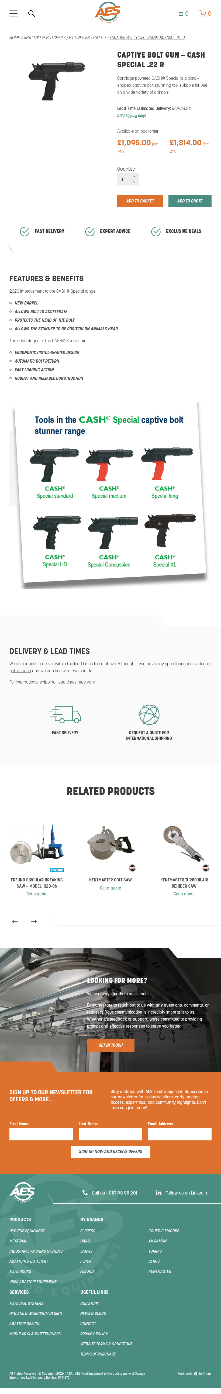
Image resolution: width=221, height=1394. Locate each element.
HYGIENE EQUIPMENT (27, 1231)
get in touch (20, 671)
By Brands (91, 1220)
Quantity (126, 169)
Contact (88, 1324)
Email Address (160, 1124)
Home (14, 38)
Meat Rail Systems (26, 1304)
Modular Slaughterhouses (35, 1334)
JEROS (154, 1262)
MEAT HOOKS (20, 1272)
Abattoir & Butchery (44, 38)
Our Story (89, 1304)
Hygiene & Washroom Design (35, 1314)
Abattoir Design (24, 1324)
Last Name (88, 1124)
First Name (19, 1124)
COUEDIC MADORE (164, 1231)
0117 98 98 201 (123, 1193)
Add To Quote (189, 201)
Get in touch (111, 1045)
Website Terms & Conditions (106, 1344)
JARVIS (86, 1252)
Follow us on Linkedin (186, 1193)
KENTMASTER (160, 1272)
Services (19, 1292)
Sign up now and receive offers (110, 1152)
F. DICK (86, 1262)
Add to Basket (140, 201)
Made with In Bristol (195, 1374)
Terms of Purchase (98, 1355)
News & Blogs (93, 1314)
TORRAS (155, 1252)
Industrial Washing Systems (36, 1252)
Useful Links (94, 1292)
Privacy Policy (94, 1334)
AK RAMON (158, 1241)
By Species (79, 38)
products (20, 1220)
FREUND (87, 1272)
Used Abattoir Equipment (32, 1282)
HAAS (85, 1241)
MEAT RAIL (18, 1241)
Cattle (100, 38)
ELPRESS (87, 1231)
